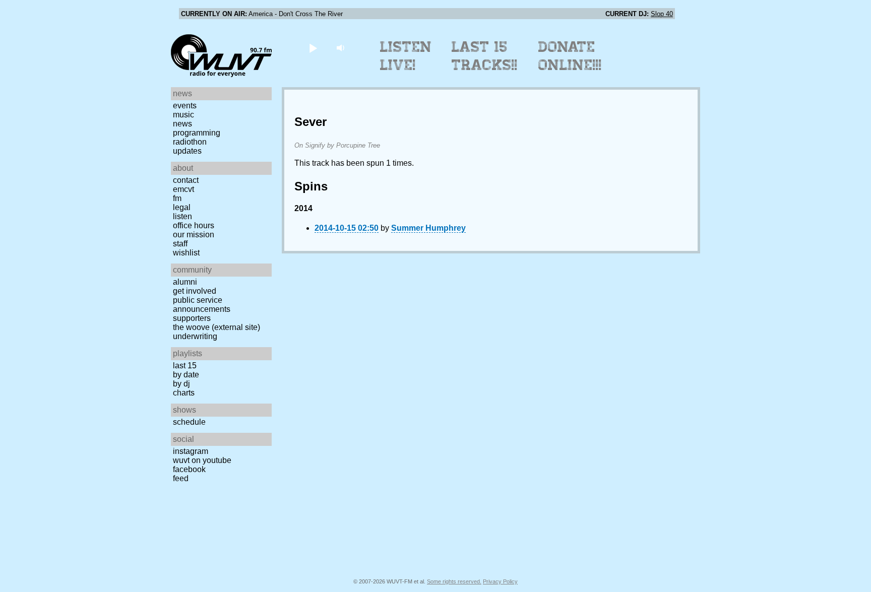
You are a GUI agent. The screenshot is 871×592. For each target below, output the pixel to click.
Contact (186, 180)
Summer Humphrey (428, 228)
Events (185, 105)
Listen (182, 216)
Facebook (189, 469)
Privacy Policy (500, 581)
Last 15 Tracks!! (485, 56)
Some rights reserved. (454, 581)
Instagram (190, 451)
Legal (182, 207)
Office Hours (193, 225)
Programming (196, 132)
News (182, 123)
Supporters (192, 318)
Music (183, 114)
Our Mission (193, 234)
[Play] (312, 47)
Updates (187, 151)
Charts (184, 392)
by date (186, 374)
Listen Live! (406, 56)
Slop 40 (662, 14)
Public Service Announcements (201, 304)
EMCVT (183, 189)
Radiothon (190, 142)
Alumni (185, 282)
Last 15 (185, 365)
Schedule (189, 422)
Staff (180, 243)
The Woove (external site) (216, 327)
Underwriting (195, 336)
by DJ (181, 383)
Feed (181, 478)
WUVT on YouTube (202, 460)
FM (177, 198)
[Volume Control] (341, 47)
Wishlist (186, 252)
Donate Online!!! (570, 56)
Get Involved (194, 291)
